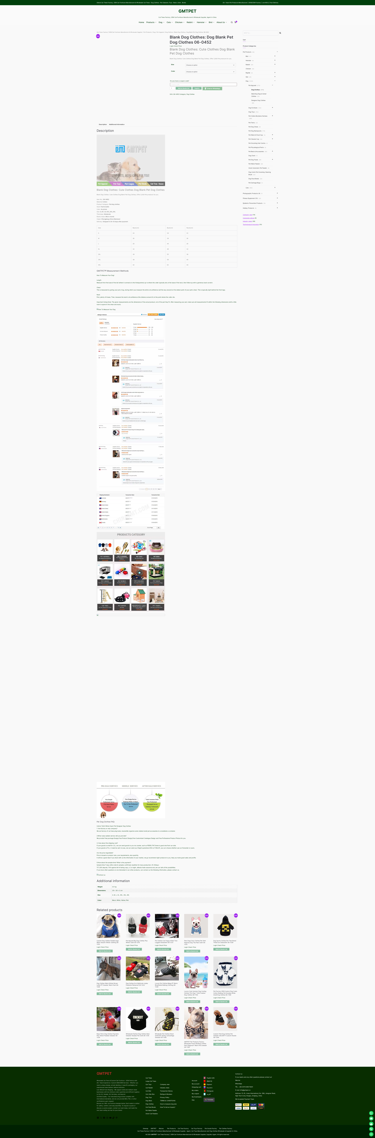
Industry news (247, 221)
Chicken (178, 22)
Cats (169, 22)
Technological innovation (251, 224)
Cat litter (148, 1091)
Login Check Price (176, 46)
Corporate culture (248, 218)
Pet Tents (253, 122)
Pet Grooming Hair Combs (258, 143)
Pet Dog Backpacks (257, 131)
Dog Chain (253, 155)
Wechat (237, 1080)
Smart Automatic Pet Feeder (259, 168)
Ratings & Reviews (166, 1094)
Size (172, 64)
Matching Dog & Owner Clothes (259, 95)
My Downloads (196, 1097)
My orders (195, 1090)
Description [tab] (103, 124)
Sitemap (145, 1128)
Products (150, 22)
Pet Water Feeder (256, 164)
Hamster (200, 22)
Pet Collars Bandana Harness (258, 117)
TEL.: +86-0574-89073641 (244, 1087)
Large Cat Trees (151, 1081)
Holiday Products (249, 208)
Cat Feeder (149, 1088)
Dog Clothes (169, 32)
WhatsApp (238, 1083)
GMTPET (188, 11)
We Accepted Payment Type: (244, 1099)
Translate (210, 1099)
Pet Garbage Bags (256, 183)
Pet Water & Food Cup (257, 135)
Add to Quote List (183, 88)
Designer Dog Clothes (258, 102)
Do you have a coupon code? (179, 81)
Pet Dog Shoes (255, 127)
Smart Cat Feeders (152, 1113)
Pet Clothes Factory (225, 1128)
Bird (210, 22)
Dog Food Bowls (255, 178)
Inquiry (197, 88)
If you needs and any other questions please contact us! (253, 1077)
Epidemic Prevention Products (254, 203)
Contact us (238, 1074)
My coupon (195, 1093)
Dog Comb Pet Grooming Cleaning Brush (260, 173)
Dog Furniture (255, 108)
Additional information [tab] (117, 124)
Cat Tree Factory (183, 1128)
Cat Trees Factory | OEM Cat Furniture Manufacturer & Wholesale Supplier (119, 32)
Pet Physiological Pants (257, 147)
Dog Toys (253, 112)
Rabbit (190, 22)
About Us (221, 22)
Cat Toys (148, 1084)
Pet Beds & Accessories (258, 151)
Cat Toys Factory (196, 1128)
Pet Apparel (160, 32)
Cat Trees (149, 1078)
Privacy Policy (164, 1097)
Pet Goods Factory (211, 1128)
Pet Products (148, 32)
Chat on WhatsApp (213, 88)
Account (194, 1080)
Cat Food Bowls (151, 1107)
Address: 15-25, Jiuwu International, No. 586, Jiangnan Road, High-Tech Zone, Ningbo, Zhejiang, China (255, 1094)
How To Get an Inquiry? (167, 1107)
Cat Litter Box (150, 1094)
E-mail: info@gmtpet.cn (242, 1090)
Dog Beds (149, 1100)
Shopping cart (196, 1087)
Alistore (161, 1128)
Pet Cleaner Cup (255, 139)
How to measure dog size (168, 1104)
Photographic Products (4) (252, 193)
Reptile (249, 73)
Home (141, 22)
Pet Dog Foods (255, 160)
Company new (247, 215)
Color (173, 71)
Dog (160, 22)
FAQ (193, 1100)
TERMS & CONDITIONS (167, 1100)
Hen (248, 77)
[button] (155, 22)
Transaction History (166, 1091)
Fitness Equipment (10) (252, 198)
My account (195, 1084)
